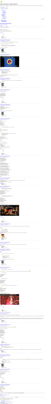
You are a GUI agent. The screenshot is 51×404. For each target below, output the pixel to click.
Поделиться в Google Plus (4, 20)
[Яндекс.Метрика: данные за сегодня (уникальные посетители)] (2, 402)
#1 (0, 29)
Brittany (1, 233)
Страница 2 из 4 (5, 27)
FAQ (3, 16)
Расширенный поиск (3, 7)
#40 (0, 385)
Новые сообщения (6, 8)
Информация (2, 15)
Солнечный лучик (2, 48)
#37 (0, 345)
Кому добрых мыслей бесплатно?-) (5, 23)
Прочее (5, 24)
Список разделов (4, 10)
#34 (0, 268)
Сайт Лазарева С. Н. (5, 18)
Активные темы (2, 8)
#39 (0, 370)
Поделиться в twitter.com (3, 21)
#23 (0, 70)
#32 (0, 243)
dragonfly (2, 345)
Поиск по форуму (4, 13)
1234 (1, 243)
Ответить (1, 25)
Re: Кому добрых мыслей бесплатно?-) (5, 54)
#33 (0, 250)
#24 (0, 79)
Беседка (6, 24)
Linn (1, 29)
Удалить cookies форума (3, 401)
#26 (0, 105)
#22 (0, 55)
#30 (0, 187)
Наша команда (4, 14)
